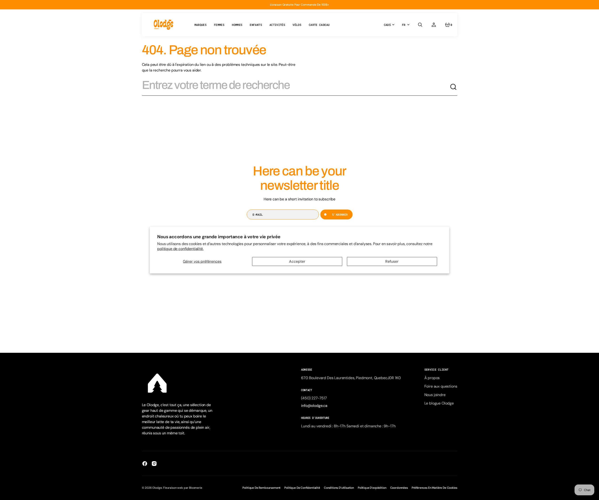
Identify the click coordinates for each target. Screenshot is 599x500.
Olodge (157, 488)
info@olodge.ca (314, 405)
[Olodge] (163, 24)
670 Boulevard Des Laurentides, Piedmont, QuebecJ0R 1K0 (351, 377)
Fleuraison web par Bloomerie (182, 488)
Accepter (297, 261)
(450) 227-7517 (314, 398)
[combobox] (296, 87)
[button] (420, 25)
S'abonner (340, 214)
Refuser (391, 261)
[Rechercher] (453, 87)
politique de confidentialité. (180, 248)
